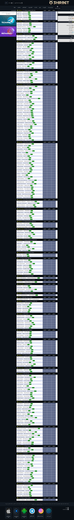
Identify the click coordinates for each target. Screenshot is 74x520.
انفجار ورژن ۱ (30, 7)
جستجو (72, 10)
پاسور (40, 7)
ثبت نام (10, 2)
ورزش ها (71, 14)
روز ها (72, 36)
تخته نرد (35, 7)
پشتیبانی (19, 7)
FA (6, 2)
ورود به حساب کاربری (18, 2)
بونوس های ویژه (65, 509)
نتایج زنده (44, 7)
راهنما (14, 7)
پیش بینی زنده (50, 7)
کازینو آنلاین (24, 7)
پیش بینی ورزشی (57, 8)
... (49, 12)
